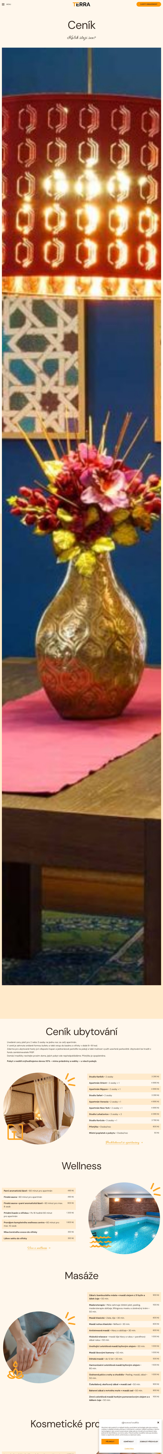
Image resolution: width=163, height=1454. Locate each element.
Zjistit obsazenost (148, 4)
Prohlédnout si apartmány (122, 1142)
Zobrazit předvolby (149, 1441)
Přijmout (110, 1441)
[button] (158, 1422)
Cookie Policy (129, 1448)
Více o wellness (37, 1248)
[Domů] (81, 4)
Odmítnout (129, 1441)
